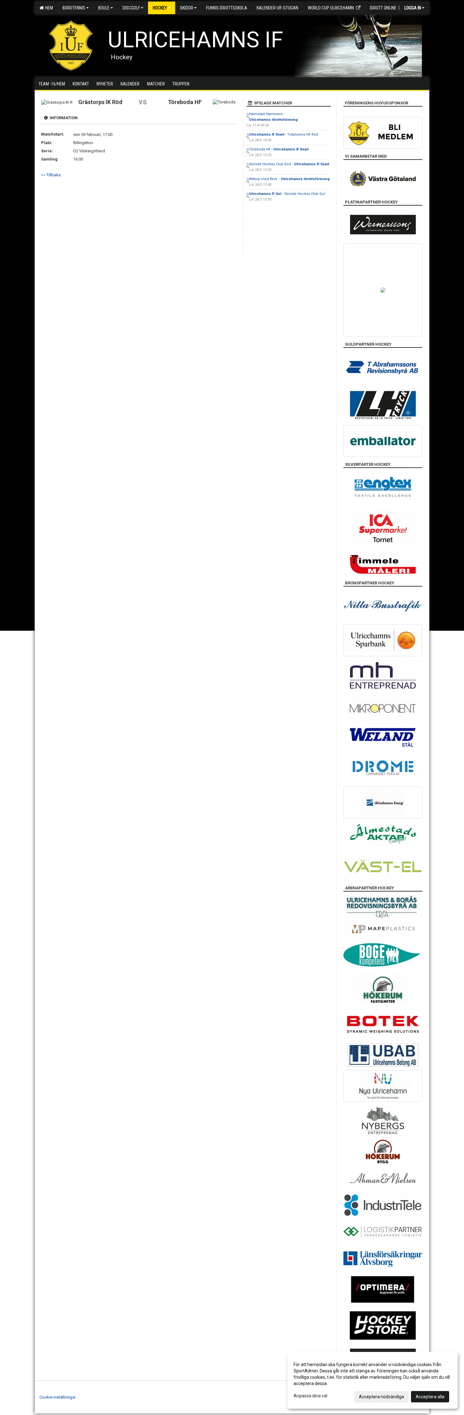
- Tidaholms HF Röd (283, 134)
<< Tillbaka (51, 174)
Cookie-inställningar (57, 1397)
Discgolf (131, 7)
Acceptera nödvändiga (381, 1396)
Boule (104, 7)
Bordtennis (73, 7)
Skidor (186, 7)
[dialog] (372, 1380)
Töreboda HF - (279, 149)
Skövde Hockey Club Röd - (289, 164)
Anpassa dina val (310, 1395)
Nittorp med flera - (289, 179)
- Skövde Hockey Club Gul (287, 194)
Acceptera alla (430, 1396)
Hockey (160, 7)
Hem (48, 7)
